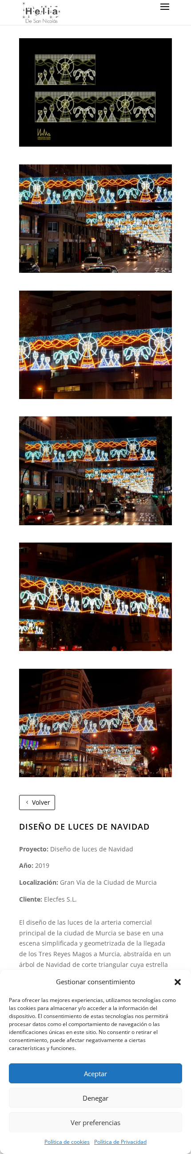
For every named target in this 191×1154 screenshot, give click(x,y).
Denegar (95, 1098)
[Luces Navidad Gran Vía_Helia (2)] (95, 396)
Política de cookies (67, 1142)
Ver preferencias (95, 1122)
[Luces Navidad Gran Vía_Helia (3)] (95, 523)
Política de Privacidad (120, 1142)
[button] (177, 982)
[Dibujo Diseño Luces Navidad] (95, 144)
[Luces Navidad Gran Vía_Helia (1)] (95, 270)
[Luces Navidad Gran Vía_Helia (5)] (95, 775)
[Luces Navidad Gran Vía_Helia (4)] (95, 648)
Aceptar (95, 1073)
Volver (41, 802)
